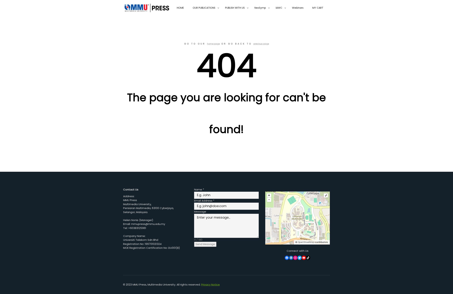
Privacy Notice (210, 284)
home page (213, 43)
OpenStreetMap (306, 242)
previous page (261, 43)
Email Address (204, 200)
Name (199, 189)
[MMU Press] (146, 8)
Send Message (205, 244)
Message (200, 211)
